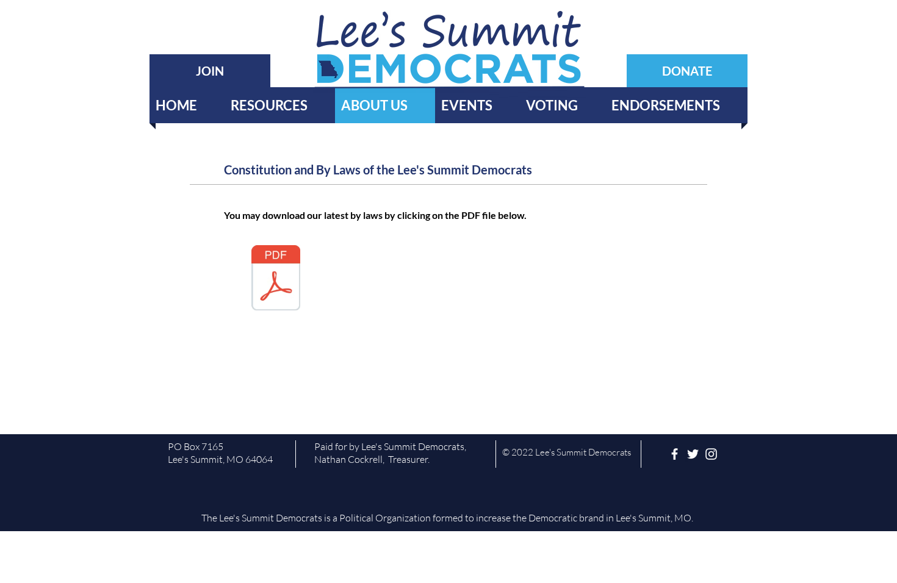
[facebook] (674, 454)
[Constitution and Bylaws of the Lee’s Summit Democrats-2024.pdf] (275, 279)
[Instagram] (711, 454)
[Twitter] (693, 454)
